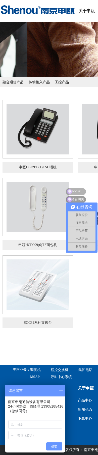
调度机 (35, 370)
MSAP (35, 377)
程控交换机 (59, 370)
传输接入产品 (39, 82)
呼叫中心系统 (61, 377)
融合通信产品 (13, 82)
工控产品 (62, 82)
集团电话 (85, 370)
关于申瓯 (87, 11)
